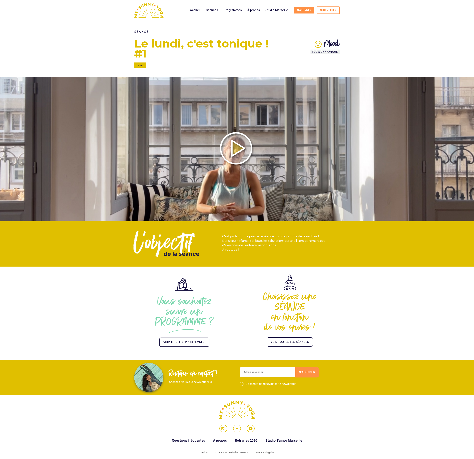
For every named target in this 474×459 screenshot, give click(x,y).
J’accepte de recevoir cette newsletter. (271, 384)
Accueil (195, 10)
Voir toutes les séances (290, 342)
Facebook (237, 428)
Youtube (251, 428)
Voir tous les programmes (184, 342)
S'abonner (304, 10)
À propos (253, 10)
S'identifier (328, 10)
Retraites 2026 (246, 440)
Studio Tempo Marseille (283, 440)
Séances (212, 10)
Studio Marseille (277, 10)
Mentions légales (265, 452)
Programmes (233, 10)
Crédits (204, 452)
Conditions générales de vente (232, 452)
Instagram (223, 428)
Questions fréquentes (189, 440)
